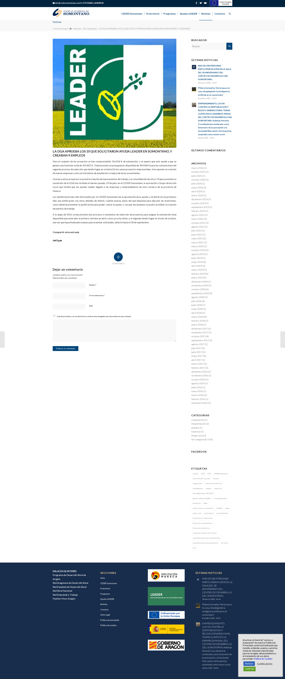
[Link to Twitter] (201, 3)
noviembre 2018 (199, 285)
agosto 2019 (197, 254)
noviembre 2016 (199, 375)
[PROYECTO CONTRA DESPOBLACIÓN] (2, 339)
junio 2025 (196, 175)
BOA (203, 474)
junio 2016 (196, 387)
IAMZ (205, 503)
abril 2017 (196, 359)
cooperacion (197, 419)
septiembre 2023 (200, 207)
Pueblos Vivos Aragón (64, 598)
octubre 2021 (198, 222)
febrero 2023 (198, 210)
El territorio (105, 588)
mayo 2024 (197, 187)
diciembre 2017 (199, 328)
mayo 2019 (197, 262)
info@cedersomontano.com (67, 3)
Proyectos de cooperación (203, 518)
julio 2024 (196, 183)
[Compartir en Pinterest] (57, 240)
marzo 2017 (197, 363)
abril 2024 (196, 191)
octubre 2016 (198, 379)
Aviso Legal (105, 615)
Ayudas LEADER (107, 599)
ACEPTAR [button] (249, 669)
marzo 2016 (197, 395)
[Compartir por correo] (61, 240)
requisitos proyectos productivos (205, 543)
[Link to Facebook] (196, 3)
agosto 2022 (197, 214)
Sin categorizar (199, 439)
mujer (227, 508)
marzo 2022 (197, 218)
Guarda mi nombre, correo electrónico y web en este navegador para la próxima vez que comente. (94, 316)
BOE (209, 474)
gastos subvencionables (202, 498)
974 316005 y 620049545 (93, 3)
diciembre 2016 (199, 371)
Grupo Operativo (220, 498)
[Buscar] (229, 13)
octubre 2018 (198, 289)
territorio (224, 543)
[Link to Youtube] (205, 3)
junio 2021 (196, 234)
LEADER (219, 508)
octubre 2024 (198, 179)
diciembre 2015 (199, 402)
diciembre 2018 (199, 281)
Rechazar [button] (249, 663)
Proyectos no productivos (202, 523)
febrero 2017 (198, 367)
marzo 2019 (197, 269)
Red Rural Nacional (62, 590)
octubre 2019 (198, 250)
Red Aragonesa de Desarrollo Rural (70, 582)
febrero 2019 (198, 273)
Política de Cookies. (263, 658)
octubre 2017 (198, 336)
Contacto (104, 609)
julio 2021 (196, 230)
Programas (105, 594)
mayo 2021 (197, 238)
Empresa (195, 431)
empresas (218, 488)
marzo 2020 (197, 246)
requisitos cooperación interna (205, 533)
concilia (216, 478)
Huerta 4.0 (197, 503)
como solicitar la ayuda (201, 478)
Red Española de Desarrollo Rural (69, 586)
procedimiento (222, 513)
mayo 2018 (197, 308)
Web (91, 306)
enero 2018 (197, 324)
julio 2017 (196, 348)
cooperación (197, 483)
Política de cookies (108, 625)
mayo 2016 (197, 391)
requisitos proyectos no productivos (206, 538)
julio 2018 (196, 301)
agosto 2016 (197, 383)
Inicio (102, 578)
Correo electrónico (97, 295)
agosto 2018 (197, 297)
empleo (195, 427)
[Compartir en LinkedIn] (59, 240)
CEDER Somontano (221, 474)
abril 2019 (196, 265)
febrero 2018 (198, 320)
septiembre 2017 (200, 340)
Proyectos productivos (201, 528)
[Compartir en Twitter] (55, 240)
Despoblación (198, 423)
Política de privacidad (109, 620)
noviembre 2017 (199, 332)
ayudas (195, 474)
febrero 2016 (198, 399)
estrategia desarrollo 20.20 (203, 493)
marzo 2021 (197, 242)
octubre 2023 (198, 203)
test (194, 548)
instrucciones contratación (203, 508)
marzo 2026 (197, 167)
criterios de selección (213, 483)
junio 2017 (196, 352)
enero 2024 (197, 195)
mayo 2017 (197, 355)
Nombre (92, 285)
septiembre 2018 (200, 293)
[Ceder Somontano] (70, 28)
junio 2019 (196, 257)
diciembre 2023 (199, 199)
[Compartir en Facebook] (53, 240)
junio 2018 (196, 305)
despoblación (198, 488)
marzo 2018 (197, 316)
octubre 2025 (198, 171)
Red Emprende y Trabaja (65, 594)
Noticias (57, 21)
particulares (209, 513)
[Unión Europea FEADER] (221, 5)
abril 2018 (196, 312)
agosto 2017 (197, 344)
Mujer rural (197, 435)
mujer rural (197, 513)
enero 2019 (197, 277)
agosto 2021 (197, 226)
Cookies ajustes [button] (264, 663)
